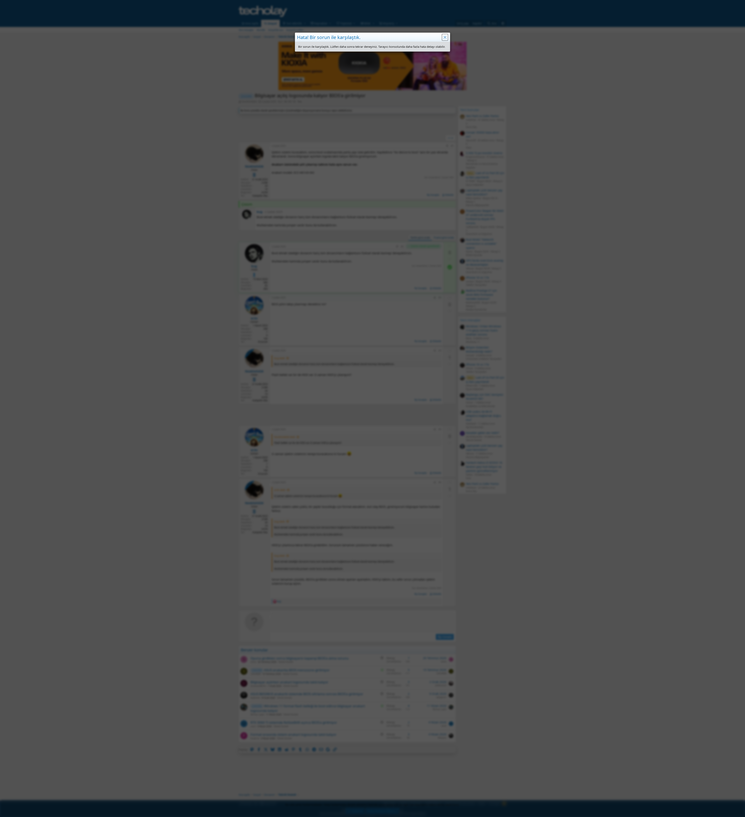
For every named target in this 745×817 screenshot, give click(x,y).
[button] (445, 37)
